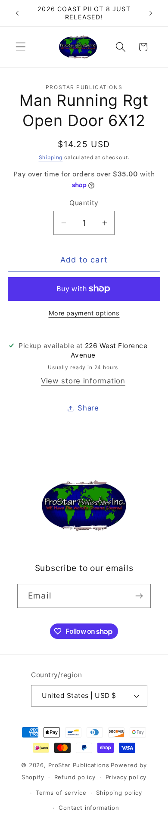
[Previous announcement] (17, 13)
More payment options (84, 313)
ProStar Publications (78, 765)
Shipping (51, 157)
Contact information (89, 807)
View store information (83, 380)
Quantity (84, 203)
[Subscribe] (139, 596)
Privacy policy (126, 777)
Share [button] (88, 408)
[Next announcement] (150, 13)
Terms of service (61, 792)
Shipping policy (119, 792)
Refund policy (75, 777)
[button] (20, 47)
